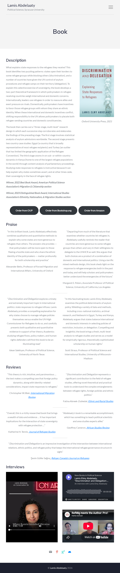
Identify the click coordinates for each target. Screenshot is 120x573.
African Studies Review (97, 427)
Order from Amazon (94, 210)
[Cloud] (69, 552)
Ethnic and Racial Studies (100, 401)
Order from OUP (24, 210)
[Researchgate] (63, 552)
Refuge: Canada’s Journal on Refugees (70, 458)
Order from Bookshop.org (58, 210)
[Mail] (50, 552)
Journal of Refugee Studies (42, 431)
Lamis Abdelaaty (21, 5)
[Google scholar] (57, 552)
